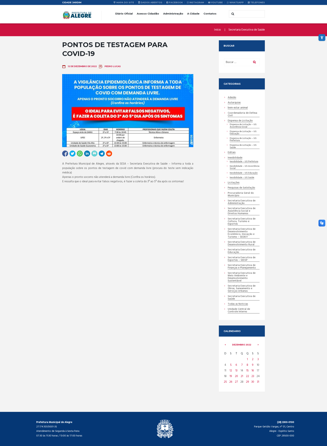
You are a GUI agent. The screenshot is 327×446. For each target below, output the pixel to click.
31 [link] (258, 382)
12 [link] (231, 370)
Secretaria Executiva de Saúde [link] (247, 30)
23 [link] (252, 376)
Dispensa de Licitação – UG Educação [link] (243, 132)
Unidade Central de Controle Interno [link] (239, 310)
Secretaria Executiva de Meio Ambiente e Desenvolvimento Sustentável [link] (241, 277)
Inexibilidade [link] (235, 158)
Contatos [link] (210, 13)
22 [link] (247, 376)
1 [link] (247, 359)
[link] (321, 37)
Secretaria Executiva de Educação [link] (241, 251)
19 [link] (231, 376)
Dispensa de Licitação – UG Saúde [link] (243, 146)
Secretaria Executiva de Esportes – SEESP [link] (241, 259)
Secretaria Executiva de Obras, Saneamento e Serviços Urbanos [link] (241, 289)
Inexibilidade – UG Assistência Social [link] (244, 167)
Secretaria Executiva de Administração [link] (241, 202)
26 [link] (230, 382)
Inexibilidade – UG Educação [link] (244, 173)
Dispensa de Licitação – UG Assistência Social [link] (243, 125)
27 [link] (236, 382)
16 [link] (253, 370)
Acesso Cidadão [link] (148, 13)
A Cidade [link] (193, 13)
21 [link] (242, 376)
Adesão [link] (232, 97)
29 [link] (247, 382)
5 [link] (231, 365)
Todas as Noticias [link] (238, 304)
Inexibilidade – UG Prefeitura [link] (244, 161)
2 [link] (252, 359)
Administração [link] (173, 13)
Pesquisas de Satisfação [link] (241, 188)
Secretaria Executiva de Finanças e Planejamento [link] (242, 266)
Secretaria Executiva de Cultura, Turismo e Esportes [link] (241, 221)
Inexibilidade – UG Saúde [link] (242, 177)
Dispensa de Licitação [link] (240, 120)
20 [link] (236, 376)
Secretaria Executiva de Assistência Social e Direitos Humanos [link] (241, 211)
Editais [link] (232, 152)
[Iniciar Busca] (232, 14)
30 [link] (252, 382)
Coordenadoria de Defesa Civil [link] (242, 114)
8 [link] (247, 365)
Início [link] (217, 30)
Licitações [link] (233, 182)
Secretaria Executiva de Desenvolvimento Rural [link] (241, 243)
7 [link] (242, 365)
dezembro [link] (241, 344)
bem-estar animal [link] (238, 108)
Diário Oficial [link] (124, 13)
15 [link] (247, 370)
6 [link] (236, 365)
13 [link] (236, 370)
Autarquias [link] (234, 102)
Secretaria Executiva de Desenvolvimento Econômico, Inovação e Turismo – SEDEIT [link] (241, 233)
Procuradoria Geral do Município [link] (241, 194)
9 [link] (252, 365)
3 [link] (258, 359)
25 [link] (225, 382)
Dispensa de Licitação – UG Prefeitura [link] (243, 139)
